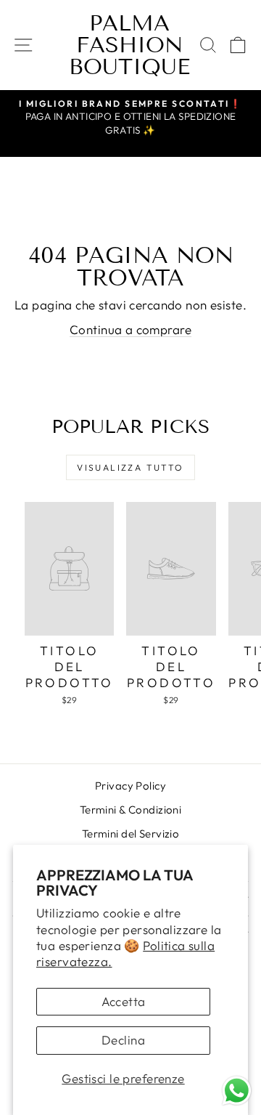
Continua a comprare (130, 329)
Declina (123, 1039)
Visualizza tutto (130, 467)
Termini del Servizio (131, 833)
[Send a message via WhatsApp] (237, 1091)
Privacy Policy (130, 785)
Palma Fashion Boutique (129, 45)
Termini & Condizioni (131, 809)
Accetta (124, 1001)
